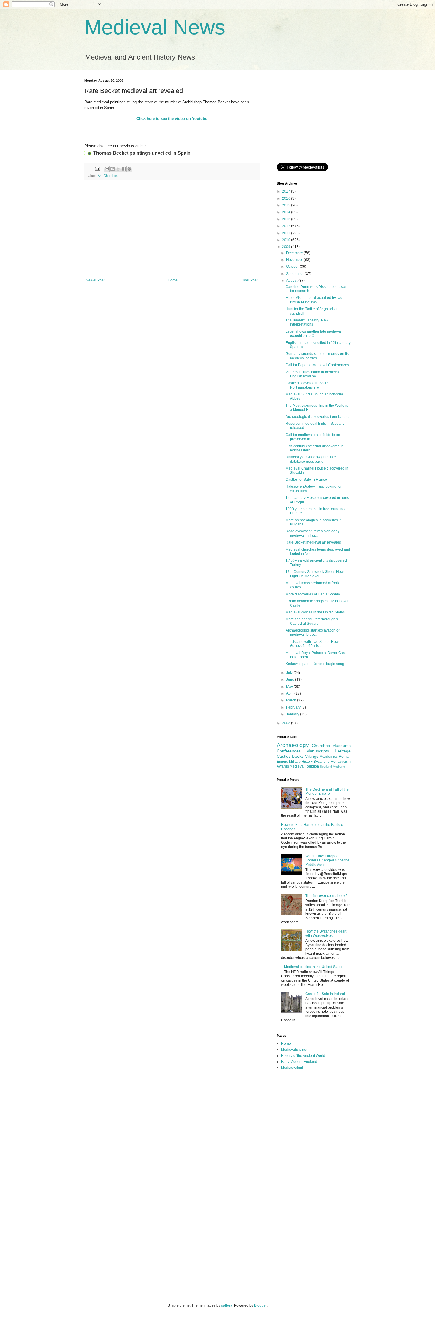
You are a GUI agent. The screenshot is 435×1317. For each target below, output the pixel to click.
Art (100, 175)
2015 (286, 205)
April (290, 693)
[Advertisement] (171, 229)
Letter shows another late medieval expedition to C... (314, 333)
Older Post (249, 280)
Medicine (339, 766)
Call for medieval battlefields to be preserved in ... (313, 437)
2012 (286, 226)
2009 (286, 247)
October (293, 267)
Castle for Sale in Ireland (325, 994)
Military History (301, 762)
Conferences (289, 751)
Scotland (326, 766)
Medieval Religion (304, 766)
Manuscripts (317, 751)
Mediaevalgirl (292, 1068)
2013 (286, 219)
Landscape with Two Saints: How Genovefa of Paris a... (312, 644)
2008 (286, 723)
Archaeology (293, 745)
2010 (286, 240)
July (290, 673)
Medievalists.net (294, 1049)
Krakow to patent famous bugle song (315, 664)
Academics (329, 756)
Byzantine (322, 762)
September (295, 274)
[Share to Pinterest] (129, 169)
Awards (283, 766)
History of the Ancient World (303, 1056)
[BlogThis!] (112, 169)
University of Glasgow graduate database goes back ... (311, 459)
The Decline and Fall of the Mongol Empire (327, 791)
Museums (341, 745)
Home (173, 280)
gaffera (226, 1305)
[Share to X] (118, 169)
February (294, 707)
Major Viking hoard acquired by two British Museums (314, 300)
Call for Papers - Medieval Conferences (317, 365)
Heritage (343, 751)
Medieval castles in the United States (315, 612)
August (292, 280)
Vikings (311, 756)
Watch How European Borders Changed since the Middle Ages (327, 860)
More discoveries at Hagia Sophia (313, 594)
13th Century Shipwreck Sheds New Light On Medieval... (315, 574)
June (290, 679)
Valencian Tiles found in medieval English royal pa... (313, 374)
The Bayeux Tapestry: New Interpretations (307, 322)
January (293, 714)
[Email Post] (97, 168)
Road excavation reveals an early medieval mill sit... (312, 533)
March (291, 700)
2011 (286, 233)
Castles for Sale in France (306, 480)
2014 (286, 212)
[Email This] (107, 169)
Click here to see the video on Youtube (171, 118)
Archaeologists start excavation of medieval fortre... (312, 632)
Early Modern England (299, 1062)
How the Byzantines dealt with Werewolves (325, 933)
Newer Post (95, 280)
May (290, 687)
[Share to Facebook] (124, 169)
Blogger (260, 1305)
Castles (284, 756)
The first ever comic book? (326, 896)
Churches (111, 175)
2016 (286, 198)
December (295, 253)
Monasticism (341, 762)
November (295, 260)
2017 (286, 191)
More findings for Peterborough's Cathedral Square (312, 621)
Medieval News (154, 27)
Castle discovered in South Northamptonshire (307, 385)
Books (298, 756)
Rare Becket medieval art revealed (313, 542)
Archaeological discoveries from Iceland (318, 417)
